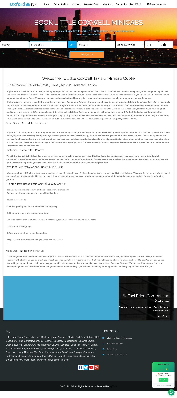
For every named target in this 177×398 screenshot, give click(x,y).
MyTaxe (113, 386)
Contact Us (121, 4)
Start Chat (163, 380)
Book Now (162, 316)
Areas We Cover (91, 4)
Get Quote (87, 54)
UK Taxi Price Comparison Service (145, 298)
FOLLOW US (135, 4)
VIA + (72, 45)
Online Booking (61, 4)
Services (76, 4)
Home (47, 4)
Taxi (24, 4)
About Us (107, 4)
